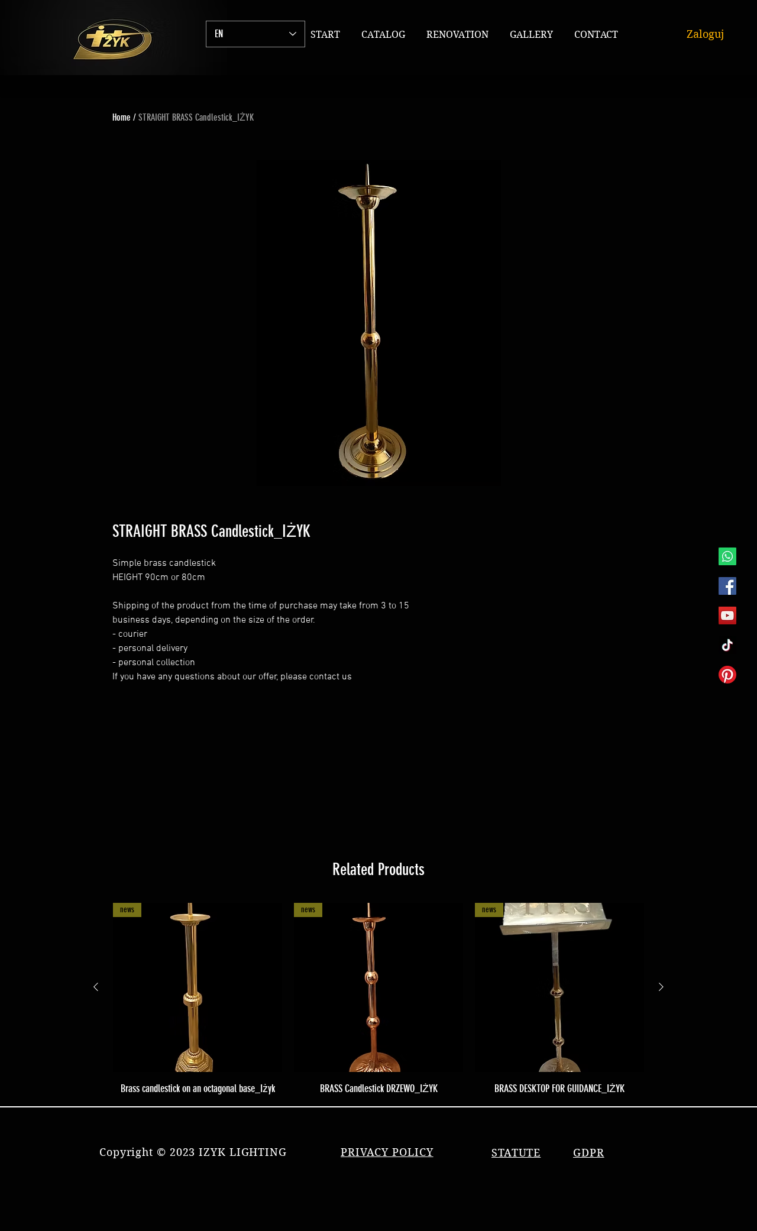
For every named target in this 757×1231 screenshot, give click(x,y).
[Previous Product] (96, 987)
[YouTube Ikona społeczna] (727, 615)
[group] (378, 999)
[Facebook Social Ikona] (727, 586)
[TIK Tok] (727, 645)
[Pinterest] (727, 674)
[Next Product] (661, 987)
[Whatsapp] (727, 556)
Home (121, 117)
